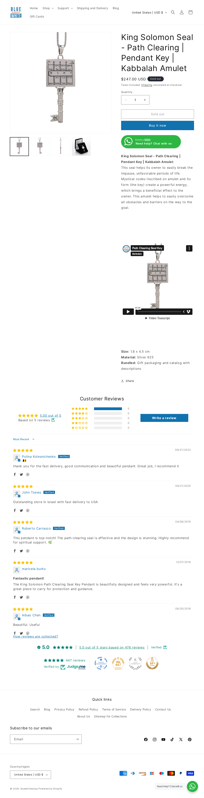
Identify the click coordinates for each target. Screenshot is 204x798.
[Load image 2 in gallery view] (40, 146)
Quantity (126, 92)
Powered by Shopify (50, 788)
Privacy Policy (64, 709)
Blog (47, 709)
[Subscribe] (77, 739)
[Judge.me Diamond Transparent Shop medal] (101, 663)
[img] (23, 450)
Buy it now (157, 125)
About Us (83, 716)
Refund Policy (88, 709)
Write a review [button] (164, 418)
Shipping (146, 84)
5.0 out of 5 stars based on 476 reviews (111, 647)
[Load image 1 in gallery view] (19, 146)
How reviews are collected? (35, 636)
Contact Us (163, 709)
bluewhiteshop (29, 788)
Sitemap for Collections (110, 716)
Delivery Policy (140, 709)
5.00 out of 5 (50, 416)
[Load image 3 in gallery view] (60, 146)
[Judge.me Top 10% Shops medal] (152, 663)
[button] (47, 8)
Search (35, 709)
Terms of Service (114, 709)
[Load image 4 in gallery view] (81, 146)
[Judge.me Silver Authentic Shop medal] (135, 663)
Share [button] (130, 380)
